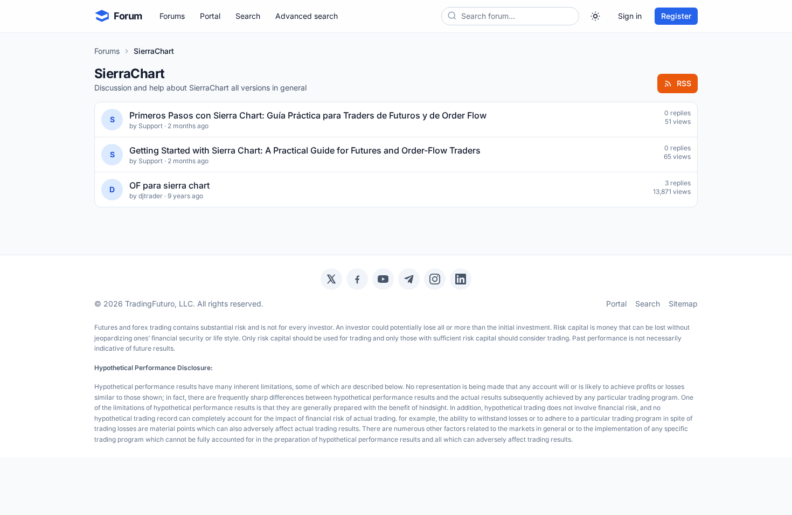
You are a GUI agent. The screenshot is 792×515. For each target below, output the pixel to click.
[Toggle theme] (595, 16)
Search (247, 15)
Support (150, 126)
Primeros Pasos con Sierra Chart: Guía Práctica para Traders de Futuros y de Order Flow (308, 115)
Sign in (630, 15)
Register (676, 15)
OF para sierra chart (169, 185)
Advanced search (306, 15)
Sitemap (683, 303)
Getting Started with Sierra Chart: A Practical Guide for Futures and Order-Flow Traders (305, 150)
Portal (210, 15)
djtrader (150, 196)
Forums (172, 15)
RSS (684, 83)
